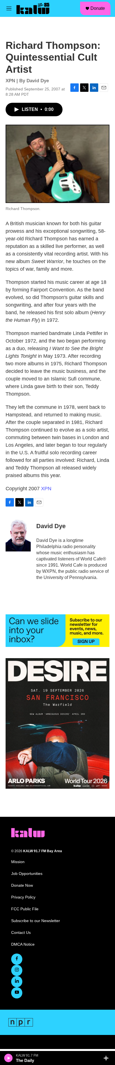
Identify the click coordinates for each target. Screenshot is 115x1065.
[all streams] (107, 1058)
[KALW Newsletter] (57, 630)
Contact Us (21, 933)
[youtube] (16, 992)
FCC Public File (25, 909)
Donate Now (22, 885)
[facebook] (16, 959)
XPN (46, 488)
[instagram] (16, 970)
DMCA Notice (23, 944)
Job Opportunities (26, 874)
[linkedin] (16, 981)
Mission (18, 862)
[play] (8, 1058)
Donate (97, 8)
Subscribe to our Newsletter (35, 921)
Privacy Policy (23, 897)
